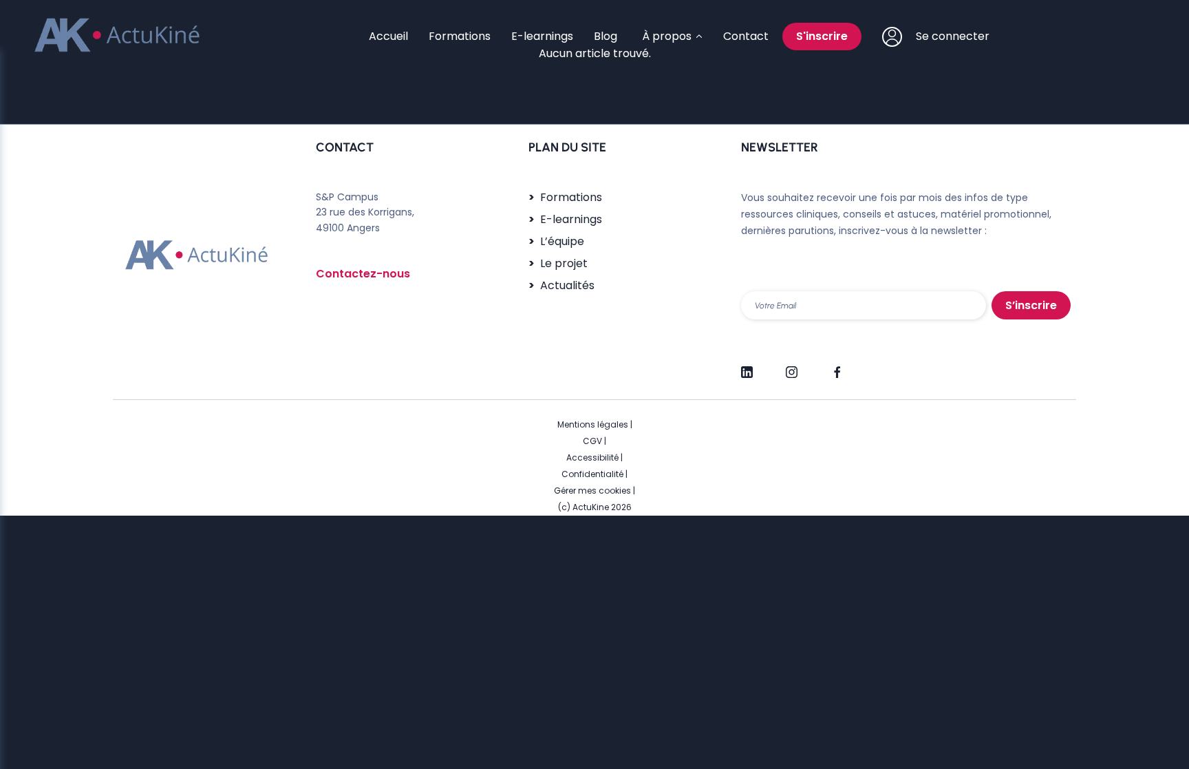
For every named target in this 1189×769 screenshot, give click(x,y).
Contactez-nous (363, 274)
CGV (592, 441)
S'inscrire (822, 36)
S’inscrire (1031, 305)
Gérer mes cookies (592, 490)
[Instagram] (791, 366)
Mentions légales (592, 424)
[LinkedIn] (747, 366)
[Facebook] (836, 366)
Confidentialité (592, 474)
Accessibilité (592, 457)
